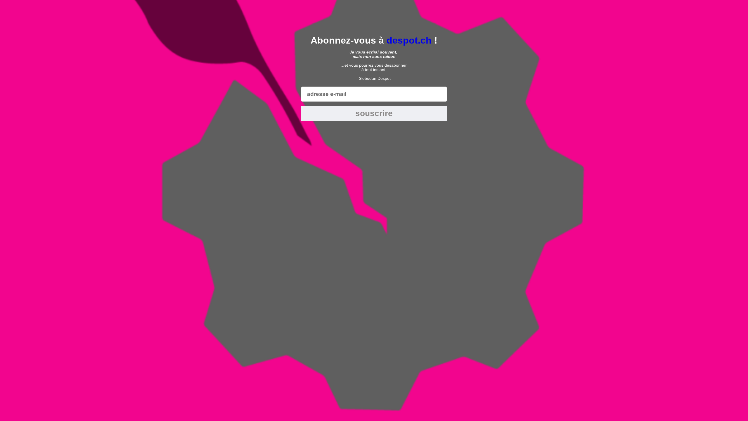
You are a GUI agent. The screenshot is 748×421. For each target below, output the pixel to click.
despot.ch (409, 40)
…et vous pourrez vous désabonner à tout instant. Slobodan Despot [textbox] (374, 65)
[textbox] (374, 40)
